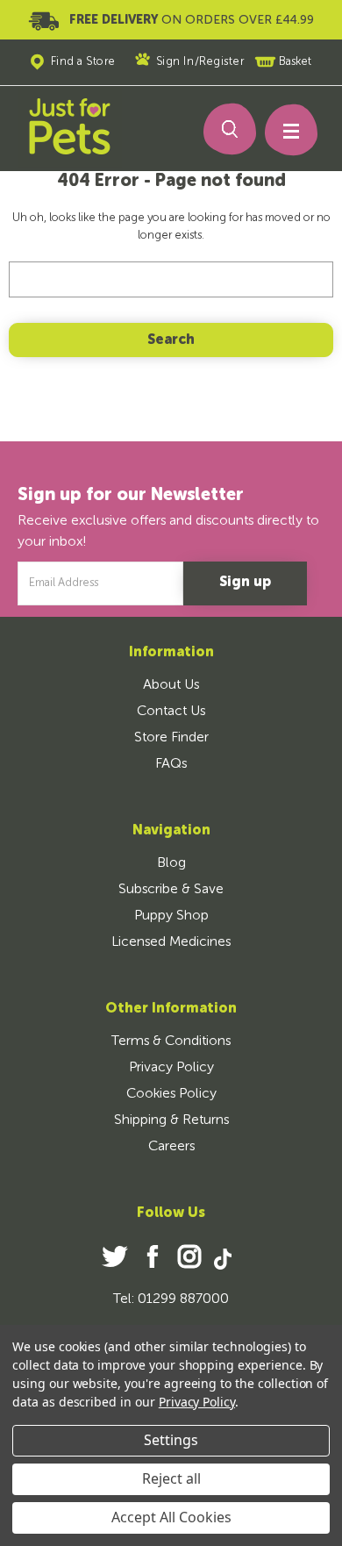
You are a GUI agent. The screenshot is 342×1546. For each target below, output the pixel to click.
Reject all (171, 1478)
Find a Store (83, 62)
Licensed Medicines (171, 942)
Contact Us (171, 712)
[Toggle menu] (283, 134)
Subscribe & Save (171, 890)
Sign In (175, 62)
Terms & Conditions (171, 1041)
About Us (171, 685)
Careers (171, 1147)
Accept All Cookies (171, 1517)
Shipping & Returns (171, 1120)
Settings (171, 1439)
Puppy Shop (171, 916)
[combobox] (171, 279)
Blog (171, 863)
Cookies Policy (171, 1094)
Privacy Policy (171, 1068)
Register (222, 62)
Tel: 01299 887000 (171, 1299)
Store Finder (171, 738)
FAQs (171, 764)
